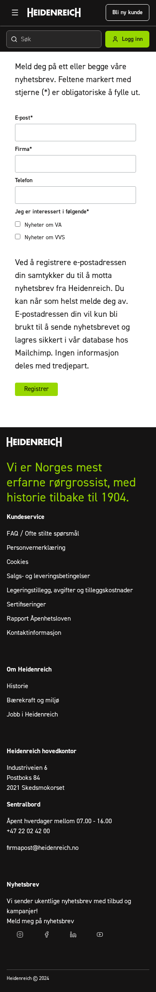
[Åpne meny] (15, 12)
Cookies (17, 562)
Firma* (23, 149)
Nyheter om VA (43, 225)
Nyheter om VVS (45, 237)
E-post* (24, 118)
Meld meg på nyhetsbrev (40, 921)
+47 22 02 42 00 (28, 831)
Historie (17, 686)
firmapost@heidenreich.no (43, 848)
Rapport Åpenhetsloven (39, 618)
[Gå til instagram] (20, 934)
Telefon (23, 180)
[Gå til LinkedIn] (73, 934)
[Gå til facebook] (46, 934)
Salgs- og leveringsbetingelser (48, 576)
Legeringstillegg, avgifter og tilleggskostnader (70, 590)
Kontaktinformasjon (34, 633)
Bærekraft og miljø (33, 700)
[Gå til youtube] (100, 934)
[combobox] (54, 39)
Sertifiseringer (26, 604)
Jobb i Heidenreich (32, 714)
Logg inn (132, 39)
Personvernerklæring (36, 548)
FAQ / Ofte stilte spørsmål (43, 533)
